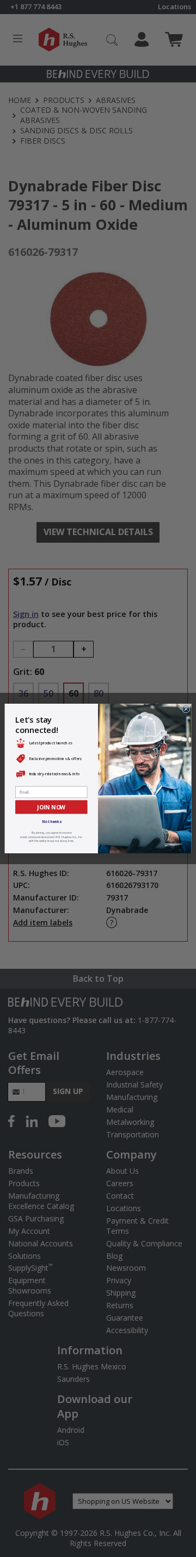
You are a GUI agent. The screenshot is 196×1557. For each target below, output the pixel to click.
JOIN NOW (51, 806)
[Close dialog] (185, 708)
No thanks (52, 821)
